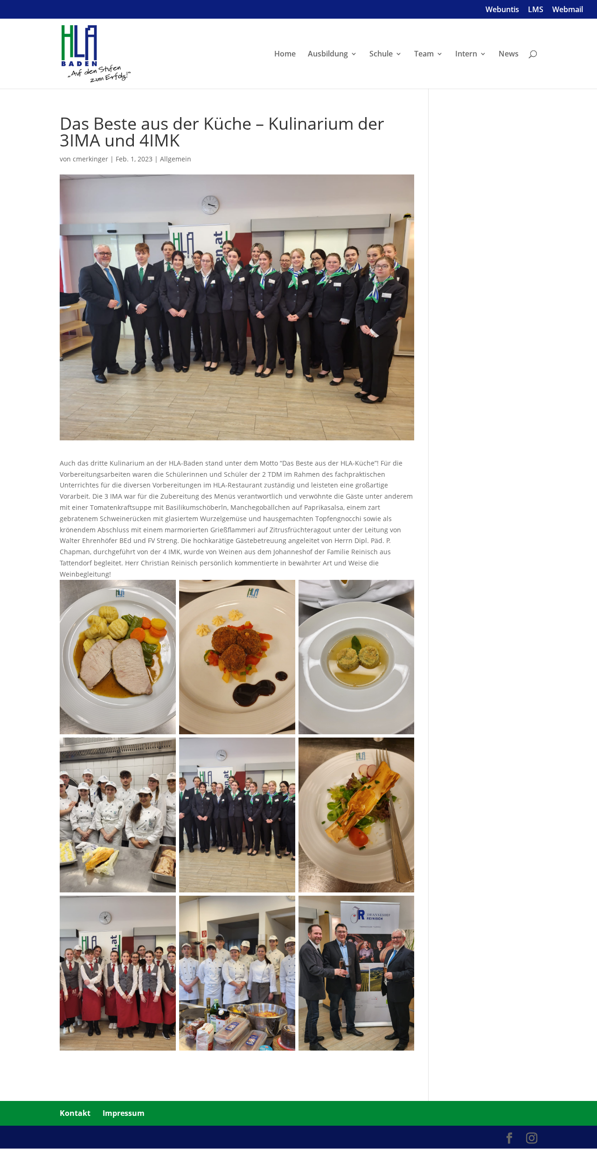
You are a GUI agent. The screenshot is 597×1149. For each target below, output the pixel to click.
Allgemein (175, 158)
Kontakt (75, 1113)
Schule (381, 54)
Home (285, 54)
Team (424, 54)
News (509, 54)
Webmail (567, 10)
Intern (466, 54)
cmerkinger (90, 158)
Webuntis (502, 10)
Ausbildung (328, 54)
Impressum (124, 1113)
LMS (535, 10)
